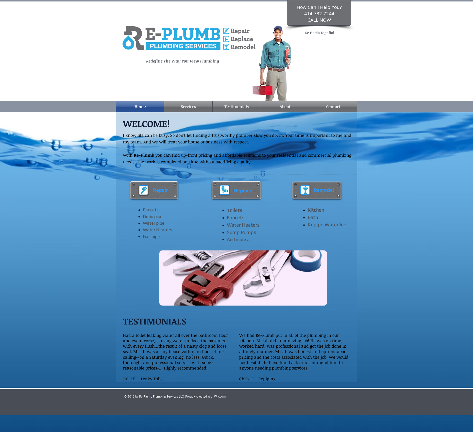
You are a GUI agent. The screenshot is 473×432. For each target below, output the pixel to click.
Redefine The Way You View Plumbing (182, 61)
